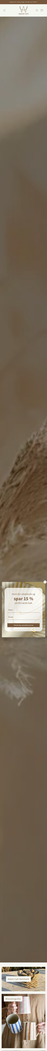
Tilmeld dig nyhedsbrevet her (24, 625)
